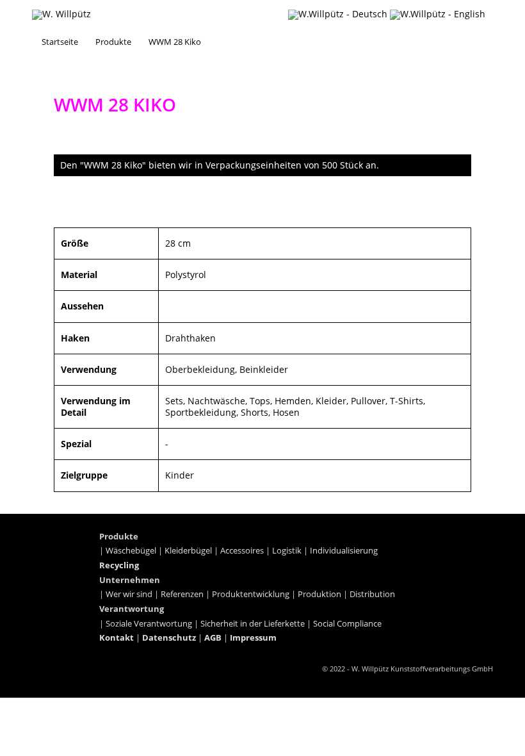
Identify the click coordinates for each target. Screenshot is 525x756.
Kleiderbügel (188, 550)
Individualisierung (344, 550)
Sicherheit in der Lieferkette (252, 623)
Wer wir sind (129, 594)
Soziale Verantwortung (149, 623)
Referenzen (182, 594)
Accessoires (242, 550)
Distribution (372, 594)
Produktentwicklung (250, 594)
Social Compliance (347, 623)
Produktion (319, 594)
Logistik (287, 550)
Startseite (60, 41)
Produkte (113, 41)
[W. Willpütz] (61, 15)
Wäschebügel (131, 550)
